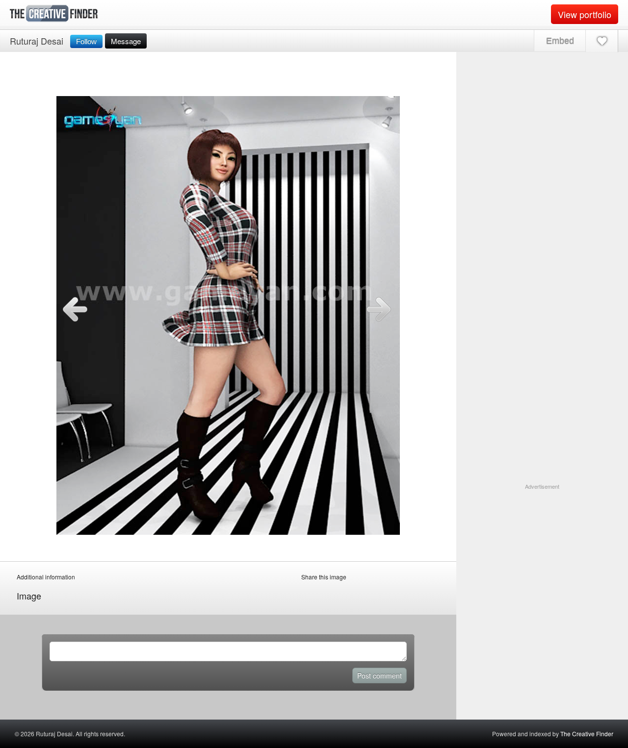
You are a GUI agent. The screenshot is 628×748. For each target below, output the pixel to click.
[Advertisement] (542, 552)
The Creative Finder (586, 733)
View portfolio (584, 14)
